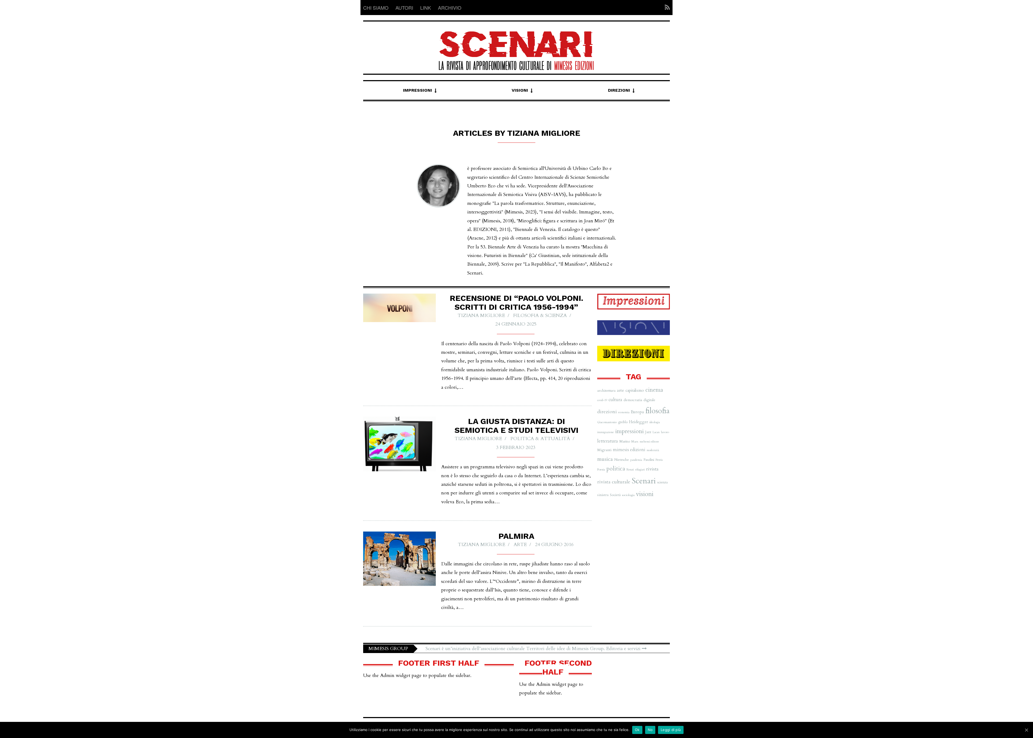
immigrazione (605, 432)
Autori (404, 7)
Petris (659, 460)
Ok (637, 730)
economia (623, 412)
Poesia (601, 469)
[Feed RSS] (665, 7)
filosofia (657, 411)
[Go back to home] (516, 46)
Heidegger (638, 422)
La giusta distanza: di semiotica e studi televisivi (516, 425)
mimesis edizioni (629, 450)
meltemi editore (649, 442)
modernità (653, 450)
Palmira (516, 536)
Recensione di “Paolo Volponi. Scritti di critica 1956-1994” (516, 302)
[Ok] (1026, 730)
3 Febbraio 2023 (515, 447)
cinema (654, 390)
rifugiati (640, 470)
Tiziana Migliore (481, 315)
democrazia (633, 399)
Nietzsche (621, 459)
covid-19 (602, 400)
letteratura (607, 441)
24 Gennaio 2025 (515, 324)
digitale (649, 399)
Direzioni (619, 90)
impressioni (629, 431)
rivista (652, 469)
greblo (623, 422)
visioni (644, 494)
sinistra (603, 494)
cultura (615, 400)
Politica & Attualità (540, 438)
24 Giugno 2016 (554, 544)
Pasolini (648, 459)
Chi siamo (375, 7)
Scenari (644, 481)
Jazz (648, 432)
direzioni (607, 411)
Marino (624, 441)
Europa (637, 412)
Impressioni (417, 90)
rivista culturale (613, 482)
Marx (634, 441)
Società (615, 495)
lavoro (665, 432)
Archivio (449, 7)
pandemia (636, 460)
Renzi (630, 469)
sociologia (628, 495)
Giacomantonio (607, 422)
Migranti (604, 449)
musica (605, 459)
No (650, 730)
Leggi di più (671, 730)
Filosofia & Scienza (540, 315)
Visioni (520, 90)
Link (425, 7)
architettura (606, 390)
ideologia (654, 422)
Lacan (656, 432)
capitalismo (634, 390)
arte (520, 544)
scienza (662, 482)
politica (615, 469)
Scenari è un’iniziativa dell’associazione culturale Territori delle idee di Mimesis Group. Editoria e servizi (534, 648)
